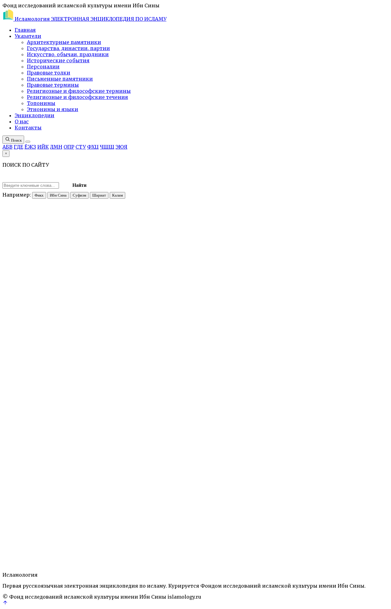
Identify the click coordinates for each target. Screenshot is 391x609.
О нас (22, 121)
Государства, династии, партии (68, 48)
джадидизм (254, 448)
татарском (324, 267)
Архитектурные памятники (64, 42)
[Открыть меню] (27, 142)
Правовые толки (48, 73)
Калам (117, 195)
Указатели (28, 36)
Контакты (28, 128)
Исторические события (58, 60)
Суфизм (79, 195)
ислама (317, 295)
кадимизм (12, 539)
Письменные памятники (60, 79)
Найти (79, 185)
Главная (25, 30)
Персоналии (43, 66)
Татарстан (49, 539)
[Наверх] (5, 603)
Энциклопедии (34, 115)
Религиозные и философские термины (79, 91)
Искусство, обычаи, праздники (68, 54)
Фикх (39, 195)
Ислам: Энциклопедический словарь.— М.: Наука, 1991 (97, 171)
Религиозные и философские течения (77, 97)
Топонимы (41, 103)
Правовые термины (53, 85)
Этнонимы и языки (52, 109)
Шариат (99, 195)
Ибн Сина (58, 195)
